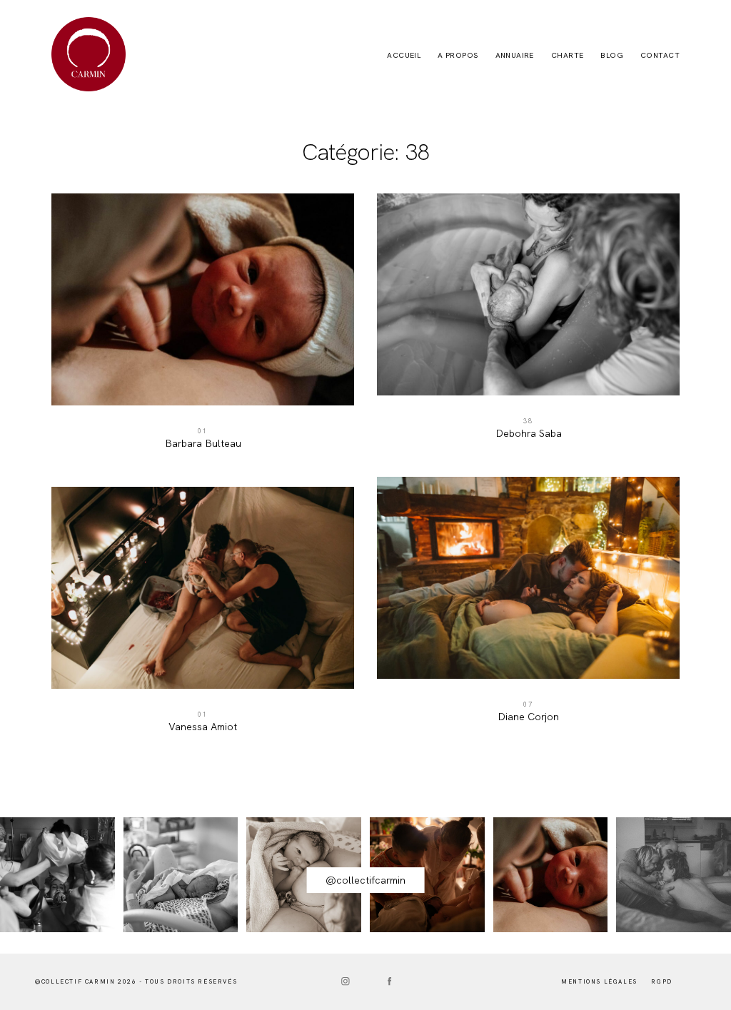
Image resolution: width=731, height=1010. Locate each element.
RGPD (661, 981)
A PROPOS (458, 55)
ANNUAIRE (514, 55)
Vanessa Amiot (203, 617)
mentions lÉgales (599, 981)
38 (528, 421)
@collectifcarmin (365, 880)
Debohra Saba (528, 323)
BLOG (611, 55)
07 (528, 704)
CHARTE (567, 55)
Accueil (403, 55)
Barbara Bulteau (203, 328)
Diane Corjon (528, 607)
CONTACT (660, 55)
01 (203, 431)
